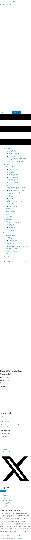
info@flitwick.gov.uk (5, 451)
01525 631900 (12, 1)
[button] (4, 421)
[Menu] (3, 491)
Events (5, 259)
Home (1, 259)
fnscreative (19, 538)
